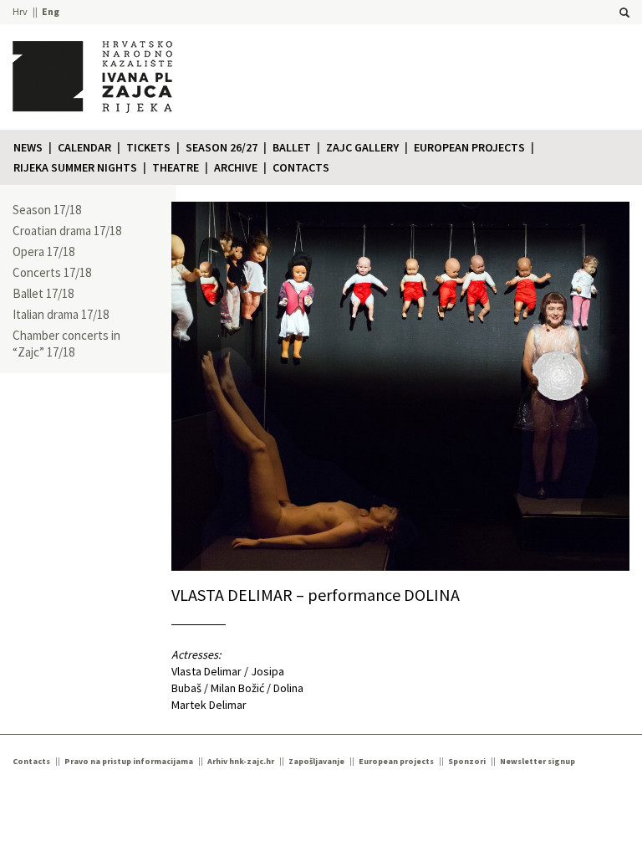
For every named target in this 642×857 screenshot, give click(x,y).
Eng (50, 11)
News (28, 147)
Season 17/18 (47, 210)
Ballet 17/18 (43, 293)
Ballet (292, 147)
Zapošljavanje (316, 761)
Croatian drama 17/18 (67, 231)
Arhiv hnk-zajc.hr (240, 761)
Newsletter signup (537, 761)
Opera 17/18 (43, 251)
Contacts (301, 167)
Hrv (20, 11)
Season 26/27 (221, 147)
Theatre (175, 167)
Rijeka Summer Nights (75, 167)
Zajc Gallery (362, 147)
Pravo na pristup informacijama (128, 761)
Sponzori (467, 761)
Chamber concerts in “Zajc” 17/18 (66, 343)
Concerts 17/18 (52, 272)
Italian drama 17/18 (61, 314)
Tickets (148, 147)
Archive (235, 167)
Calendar (84, 147)
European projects (469, 147)
